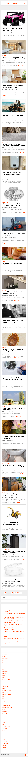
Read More (17, 36)
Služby (3, 722)
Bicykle (4, 656)
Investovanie (5, 202)
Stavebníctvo (5, 549)
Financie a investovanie (7, 684)
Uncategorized (5, 142)
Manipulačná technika (7, 694)
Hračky (3, 688)
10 (12, 592)
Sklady (3, 720)
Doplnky (4, 290)
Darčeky (4, 667)
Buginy (3, 26)
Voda (3, 739)
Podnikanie (4, 711)
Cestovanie (4, 665)
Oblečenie (4, 703)
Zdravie (4, 747)
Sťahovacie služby (6, 726)
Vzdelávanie (5, 743)
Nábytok (4, 698)
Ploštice (4, 347)
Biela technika (5, 463)
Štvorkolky (4, 732)
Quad (3, 113)
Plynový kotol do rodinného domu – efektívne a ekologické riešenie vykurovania (12, 174)
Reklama (4, 718)
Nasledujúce (18, 592)
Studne (4, 406)
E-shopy (4, 677)
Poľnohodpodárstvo (6, 713)
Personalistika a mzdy (7, 707)
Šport (3, 724)
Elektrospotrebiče (6, 376)
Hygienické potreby (6, 690)
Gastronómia (5, 686)
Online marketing (6, 705)
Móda (3, 696)
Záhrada (4, 745)
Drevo (3, 675)
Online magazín (12, 3)
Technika (4, 735)
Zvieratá (4, 749)
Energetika (4, 681)
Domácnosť (5, 55)
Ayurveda (4, 261)
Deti (3, 669)
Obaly (3, 701)
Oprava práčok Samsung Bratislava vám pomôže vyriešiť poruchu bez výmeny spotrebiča (13, 379)
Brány (3, 492)
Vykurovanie (5, 741)
